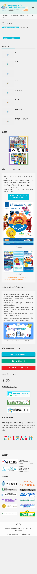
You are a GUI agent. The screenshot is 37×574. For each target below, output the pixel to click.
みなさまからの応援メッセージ (11, 27)
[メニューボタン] (33, 8)
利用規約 (7, 528)
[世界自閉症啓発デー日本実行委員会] (14, 8)
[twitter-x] (7, 380)
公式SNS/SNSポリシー (26, 528)
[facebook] (3, 380)
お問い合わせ (18, 530)
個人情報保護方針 (15, 528)
